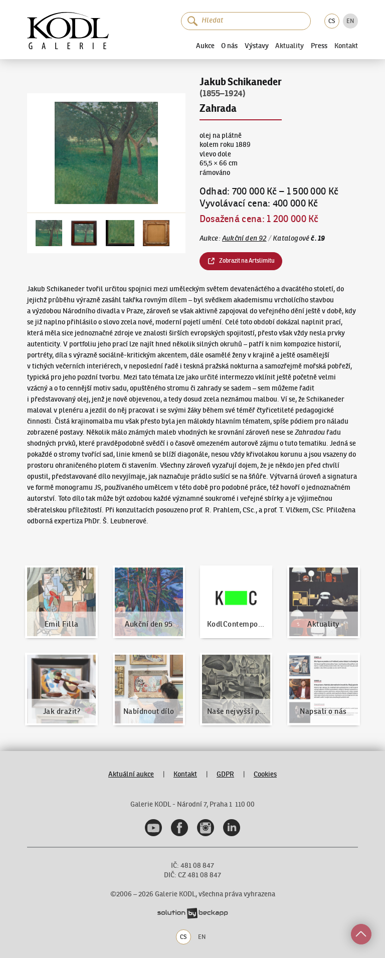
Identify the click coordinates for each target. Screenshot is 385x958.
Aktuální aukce (131, 774)
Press (319, 45)
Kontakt (346, 46)
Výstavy (257, 45)
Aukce (205, 45)
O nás (229, 45)
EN (350, 21)
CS (331, 21)
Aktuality (289, 46)
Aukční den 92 (244, 238)
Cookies (265, 774)
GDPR (225, 774)
